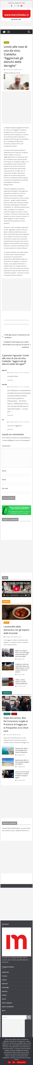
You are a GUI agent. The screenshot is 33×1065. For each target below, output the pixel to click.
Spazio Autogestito (8, 1006)
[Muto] (26, 595)
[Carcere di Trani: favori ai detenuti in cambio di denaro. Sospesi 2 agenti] (8, 776)
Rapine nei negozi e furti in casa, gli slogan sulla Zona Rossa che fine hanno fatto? (22, 653)
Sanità (4, 999)
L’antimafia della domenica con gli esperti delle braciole (16, 630)
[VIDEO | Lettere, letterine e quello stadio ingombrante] (8, 683)
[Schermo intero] (29, 595)
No (14, 1062)
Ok (9, 1062)
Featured (5, 983)
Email (4, 480)
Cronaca (14, 714)
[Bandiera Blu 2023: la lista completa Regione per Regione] (8, 763)
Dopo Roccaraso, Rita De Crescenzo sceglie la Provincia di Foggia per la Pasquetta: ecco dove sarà (16, 724)
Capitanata (7, 714)
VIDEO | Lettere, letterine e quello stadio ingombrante (21, 681)
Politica (6, 42)
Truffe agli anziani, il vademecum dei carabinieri (16, 336)
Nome (4, 471)
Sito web (5, 488)
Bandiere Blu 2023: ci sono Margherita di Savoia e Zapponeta (21, 750)
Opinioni (6, 622)
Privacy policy (21, 1062)
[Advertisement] (16, 107)
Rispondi (10, 380)
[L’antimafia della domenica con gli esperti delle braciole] (16, 612)
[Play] (4, 595)
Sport (3, 1010)
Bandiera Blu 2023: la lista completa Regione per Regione (22, 762)
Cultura (4, 980)
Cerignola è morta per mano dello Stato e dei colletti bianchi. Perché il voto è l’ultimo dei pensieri (22, 668)
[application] (16, 589)
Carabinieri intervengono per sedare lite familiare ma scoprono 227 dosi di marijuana (16, 344)
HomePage (5, 987)
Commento (6, 446)
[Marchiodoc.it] (4, 32)
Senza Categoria (7, 1003)
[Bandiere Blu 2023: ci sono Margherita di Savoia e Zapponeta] (8, 751)
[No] (31, 1051)
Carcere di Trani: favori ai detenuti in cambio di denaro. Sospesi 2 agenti (22, 774)
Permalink (26, 372)
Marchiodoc (19, 69)
